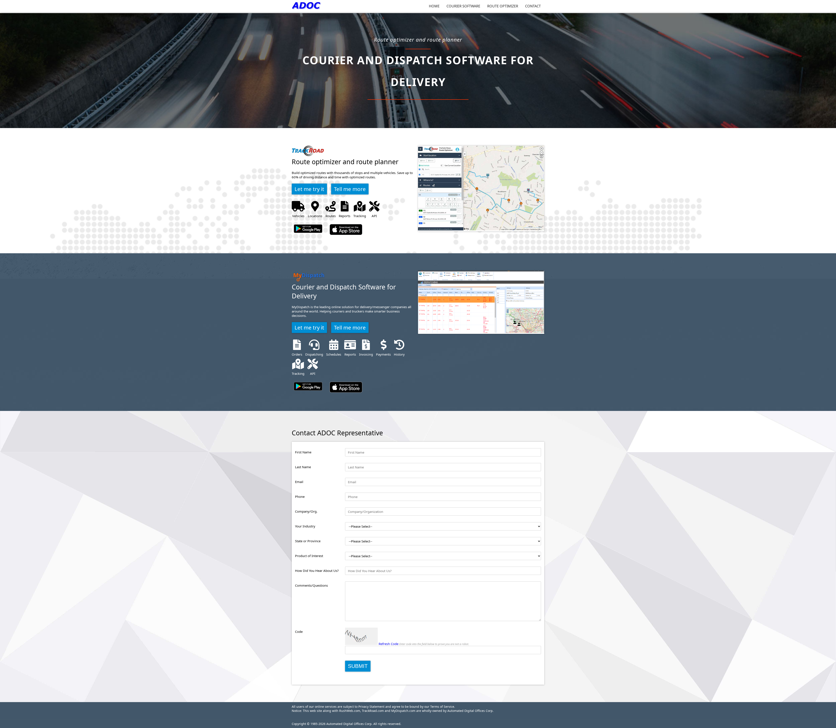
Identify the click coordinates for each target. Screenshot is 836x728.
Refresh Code (388, 644)
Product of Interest (309, 556)
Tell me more (350, 189)
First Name (303, 452)
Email (299, 482)
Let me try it (309, 189)
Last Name (303, 467)
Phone (300, 496)
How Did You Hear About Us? (317, 570)
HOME (434, 6)
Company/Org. (306, 511)
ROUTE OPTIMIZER (502, 6)
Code (299, 631)
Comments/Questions (311, 585)
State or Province (307, 541)
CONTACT (533, 6)
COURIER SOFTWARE (463, 6)
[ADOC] (307, 6)
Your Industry (305, 526)
